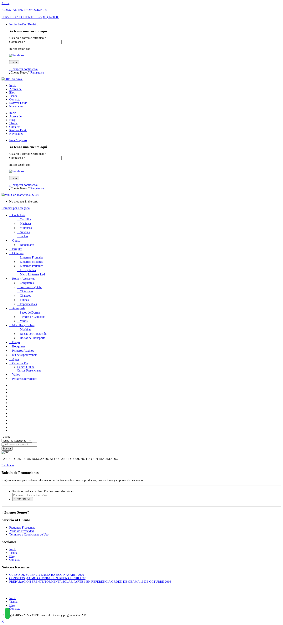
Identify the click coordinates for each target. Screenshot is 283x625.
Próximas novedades (24, 378)
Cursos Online (25, 367)
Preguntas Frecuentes (22, 527)
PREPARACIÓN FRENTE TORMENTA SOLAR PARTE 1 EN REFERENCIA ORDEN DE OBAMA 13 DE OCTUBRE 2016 (90, 581)
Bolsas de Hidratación (33, 333)
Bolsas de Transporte (32, 338)
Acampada (18, 308)
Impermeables (28, 304)
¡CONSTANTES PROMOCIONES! (24, 9)
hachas (24, 236)
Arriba (5, 3)
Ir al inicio (8, 465)
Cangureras (27, 282)
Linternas (17, 253)
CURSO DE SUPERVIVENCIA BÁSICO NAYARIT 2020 (46, 574)
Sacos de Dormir (30, 312)
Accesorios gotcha (31, 287)
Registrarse (37, 72)
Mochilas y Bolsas (23, 325)
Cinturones (26, 291)
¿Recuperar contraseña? (23, 69)
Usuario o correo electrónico (27, 37)
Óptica (16, 240)
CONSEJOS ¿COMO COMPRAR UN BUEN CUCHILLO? (47, 578)
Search (6, 437)
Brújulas (17, 249)
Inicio (12, 85)
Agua (15, 359)
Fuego (16, 342)
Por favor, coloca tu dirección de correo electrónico (43, 491)
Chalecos (25, 295)
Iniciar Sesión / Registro (23, 24)
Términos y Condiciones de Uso (29, 534)
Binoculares (27, 244)
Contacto (14, 99)
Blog (12, 92)
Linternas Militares (31, 261)
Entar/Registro (18, 140)
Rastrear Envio (18, 103)
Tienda (13, 96)
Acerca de (15, 89)
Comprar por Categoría (16, 208)
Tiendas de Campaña (32, 316)
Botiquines (18, 346)
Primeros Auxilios (23, 350)
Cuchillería (18, 215)
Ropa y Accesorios (23, 278)
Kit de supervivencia (24, 354)
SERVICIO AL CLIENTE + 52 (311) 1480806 (30, 17)
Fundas (24, 299)
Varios (24, 321)
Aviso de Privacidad (21, 531)
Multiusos (26, 227)
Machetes (25, 223)
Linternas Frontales (31, 257)
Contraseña (17, 42)
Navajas (25, 232)
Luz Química (28, 270)
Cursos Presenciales (29, 370)
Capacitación (20, 363)
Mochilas (25, 329)
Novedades (16, 106)
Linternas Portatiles (31, 266)
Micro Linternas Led (32, 274)
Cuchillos (25, 219)
